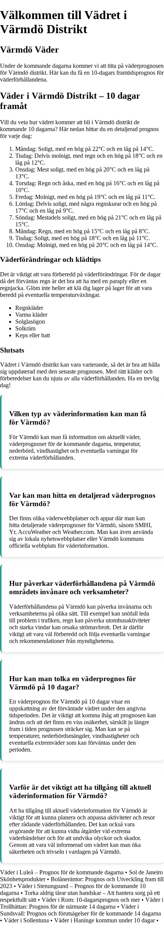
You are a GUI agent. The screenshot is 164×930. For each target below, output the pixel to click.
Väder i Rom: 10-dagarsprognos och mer (91, 899)
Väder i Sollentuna (26, 920)
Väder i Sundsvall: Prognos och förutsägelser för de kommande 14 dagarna (80, 910)
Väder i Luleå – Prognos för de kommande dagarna (62, 872)
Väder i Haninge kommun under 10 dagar (104, 920)
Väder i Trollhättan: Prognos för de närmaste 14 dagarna (81, 903)
